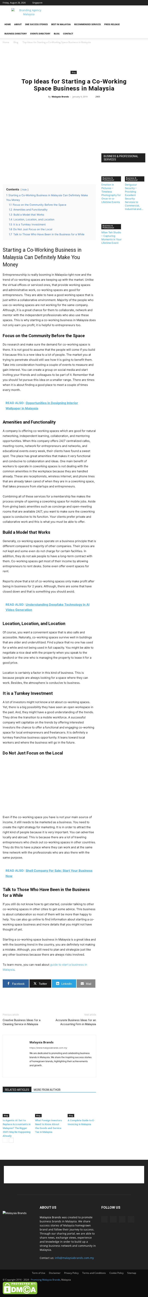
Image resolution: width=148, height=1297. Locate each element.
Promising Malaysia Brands (45, 1279)
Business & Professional (108, 179)
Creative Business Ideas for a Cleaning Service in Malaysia (21, 1022)
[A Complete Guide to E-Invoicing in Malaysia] (82, 1107)
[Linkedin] (130, 2)
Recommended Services (87, 24)
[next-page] (11, 1140)
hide (24, 189)
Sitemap (131, 1273)
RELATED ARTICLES (17, 1089)
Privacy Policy (71, 1273)
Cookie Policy (116, 1273)
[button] (140, 24)
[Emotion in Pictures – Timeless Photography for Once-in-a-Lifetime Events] (111, 174)
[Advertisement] (100, 14)
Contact (68, 33)
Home (7, 24)
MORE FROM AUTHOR (47, 1089)
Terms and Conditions (94, 1273)
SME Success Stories (36, 24)
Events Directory (40, 33)
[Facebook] (123, 2)
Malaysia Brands (60, 96)
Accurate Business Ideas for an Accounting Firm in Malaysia (76, 1022)
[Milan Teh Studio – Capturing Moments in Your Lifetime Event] (111, 222)
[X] (136, 2)
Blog (57, 33)
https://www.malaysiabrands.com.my (48, 1047)
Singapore (37, 2)
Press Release (112, 24)
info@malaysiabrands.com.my (74, 1258)
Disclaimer (55, 1273)
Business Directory (15, 33)
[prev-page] (5, 1140)
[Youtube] (142, 2)
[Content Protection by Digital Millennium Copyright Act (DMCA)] (20, 1293)
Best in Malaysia (61, 24)
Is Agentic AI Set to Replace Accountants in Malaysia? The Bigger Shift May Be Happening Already (16, 1128)
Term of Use (38, 1273)
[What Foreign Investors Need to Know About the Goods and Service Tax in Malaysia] (49, 1107)
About (18, 24)
